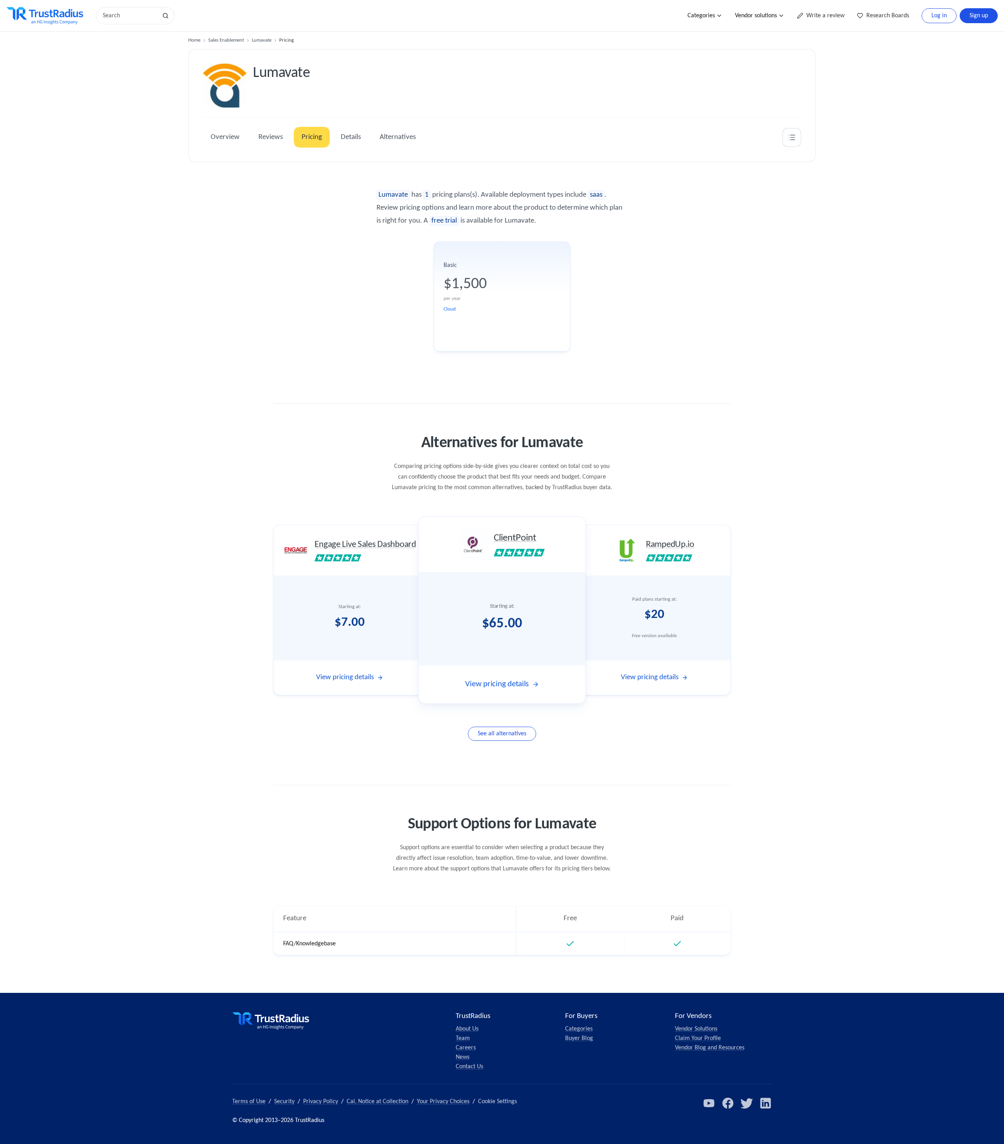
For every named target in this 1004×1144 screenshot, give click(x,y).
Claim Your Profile (698, 1038)
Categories (701, 16)
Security (284, 1101)
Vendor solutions (756, 16)
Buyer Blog (579, 1038)
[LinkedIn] (765, 1103)
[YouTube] (709, 1103)
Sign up (978, 16)
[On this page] (791, 137)
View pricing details (345, 677)
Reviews (270, 137)
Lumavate (261, 40)
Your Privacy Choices (443, 1101)
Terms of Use (249, 1101)
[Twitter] (746, 1103)
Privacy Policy (320, 1101)
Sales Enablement (226, 40)
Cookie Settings (497, 1101)
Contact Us (469, 1067)
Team (463, 1038)
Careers (466, 1048)
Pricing (312, 137)
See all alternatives (502, 734)
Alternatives (398, 137)
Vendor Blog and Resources (709, 1048)
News (462, 1057)
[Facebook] (728, 1103)
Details (351, 137)
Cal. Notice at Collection (377, 1101)
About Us (467, 1029)
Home (194, 40)
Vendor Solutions (696, 1029)
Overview (225, 137)
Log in (939, 16)
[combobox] (129, 15)
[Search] (165, 15)
